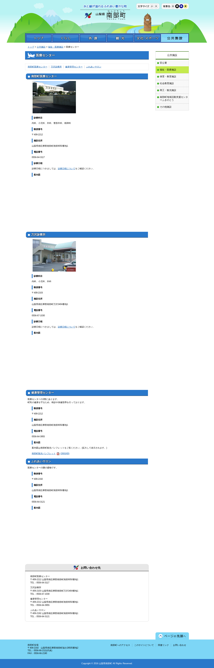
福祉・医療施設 (55, 47)
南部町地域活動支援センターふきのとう (174, 98)
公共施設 (41, 47)
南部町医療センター (37, 66)
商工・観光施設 (168, 90)
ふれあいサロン (93, 66)
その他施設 (166, 106)
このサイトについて (144, 645)
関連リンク (163, 645)
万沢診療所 (56, 66)
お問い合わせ (179, 645)
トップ (31, 47)
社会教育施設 (167, 83)
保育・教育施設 (168, 76)
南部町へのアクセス (120, 645)
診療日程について (66, 168)
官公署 (163, 62)
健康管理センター (74, 66)
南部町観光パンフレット (50, 453)
